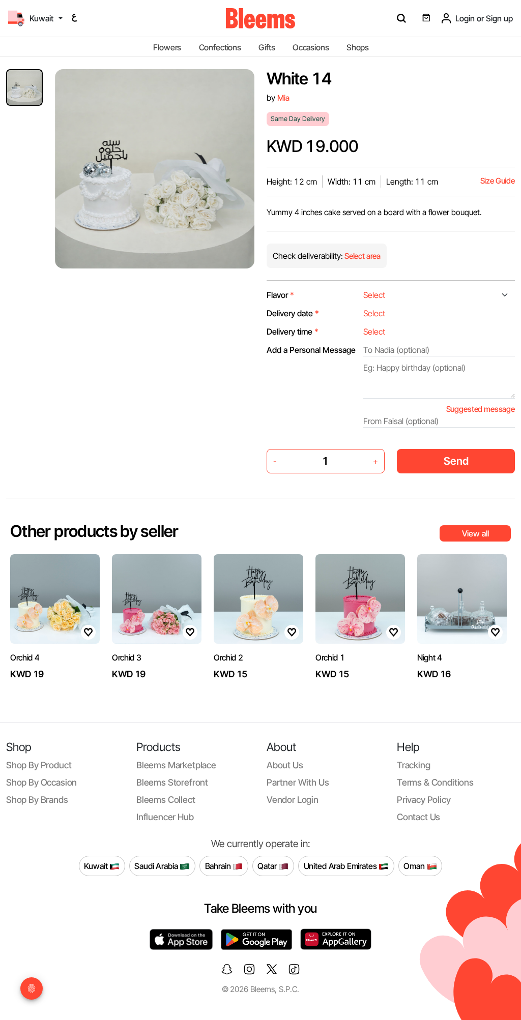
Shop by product (38, 765)
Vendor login (293, 799)
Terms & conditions (435, 782)
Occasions (311, 47)
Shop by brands (37, 799)
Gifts (266, 47)
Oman (414, 865)
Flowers (167, 47)
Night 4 (429, 657)
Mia (283, 98)
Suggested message (480, 409)
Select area (362, 256)
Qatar (267, 865)
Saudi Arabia (157, 865)
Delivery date (293, 313)
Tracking (413, 765)
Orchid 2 (228, 657)
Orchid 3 (126, 657)
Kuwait (96, 865)
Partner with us (298, 782)
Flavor (280, 295)
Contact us (418, 817)
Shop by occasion (41, 782)
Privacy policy (424, 799)
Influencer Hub (165, 817)
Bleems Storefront (172, 782)
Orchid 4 (24, 657)
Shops (357, 47)
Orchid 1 (329, 657)
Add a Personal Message (311, 350)
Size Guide (497, 181)
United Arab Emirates (341, 865)
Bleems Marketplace (176, 765)
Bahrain (219, 865)
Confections (220, 47)
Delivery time (293, 331)
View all (475, 533)
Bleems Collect (165, 799)
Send (456, 461)
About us (285, 765)
